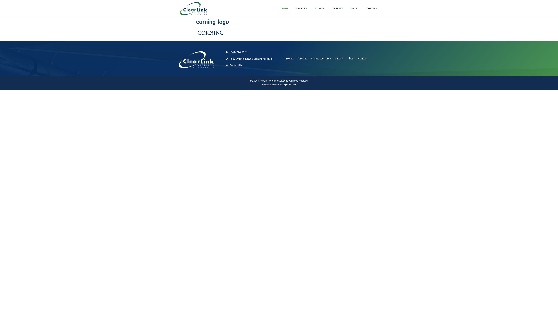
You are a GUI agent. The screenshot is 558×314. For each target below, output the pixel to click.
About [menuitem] (354, 8)
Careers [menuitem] (337, 8)
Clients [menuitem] (319, 8)
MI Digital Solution (288, 84)
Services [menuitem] (301, 8)
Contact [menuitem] (372, 8)
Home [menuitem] (284, 8)
